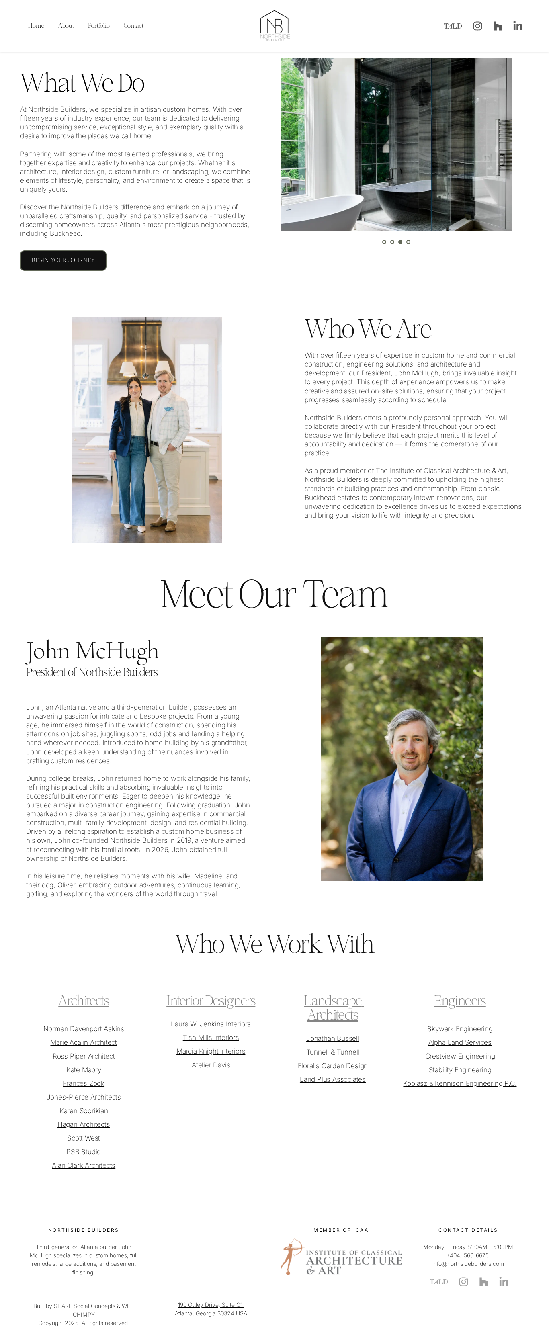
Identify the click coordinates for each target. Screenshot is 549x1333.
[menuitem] (36, 26)
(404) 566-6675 (468, 1255)
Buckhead (65, 233)
